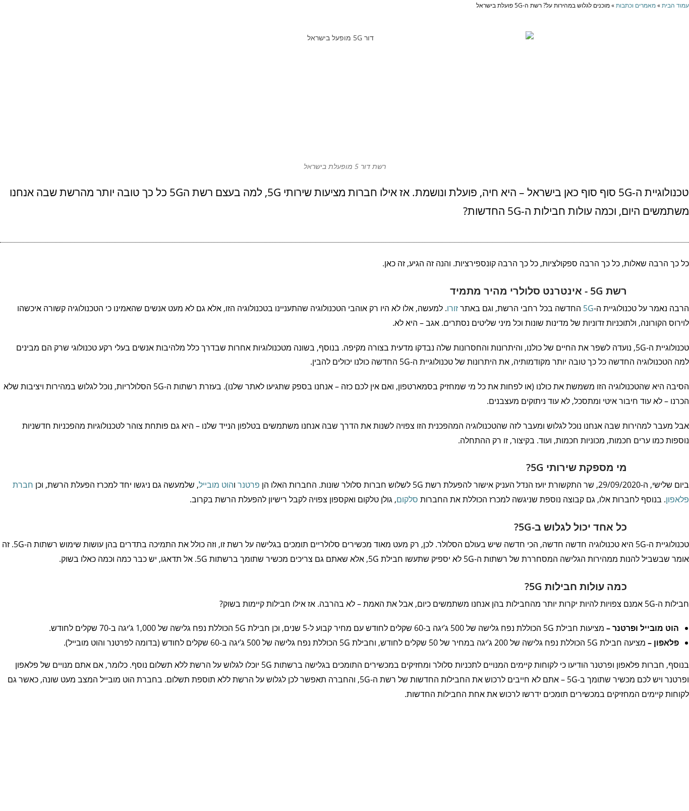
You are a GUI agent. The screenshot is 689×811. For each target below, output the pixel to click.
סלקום (407, 499)
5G (588, 308)
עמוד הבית (675, 5)
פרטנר (249, 484)
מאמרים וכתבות (636, 5)
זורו (452, 308)
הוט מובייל (216, 484)
